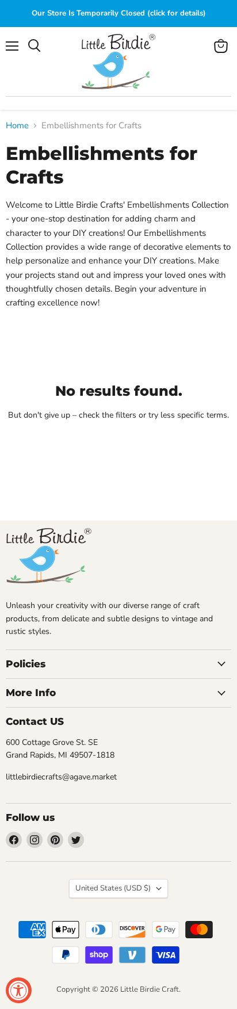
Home (17, 126)
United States (113, 888)
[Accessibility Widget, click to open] (19, 990)
